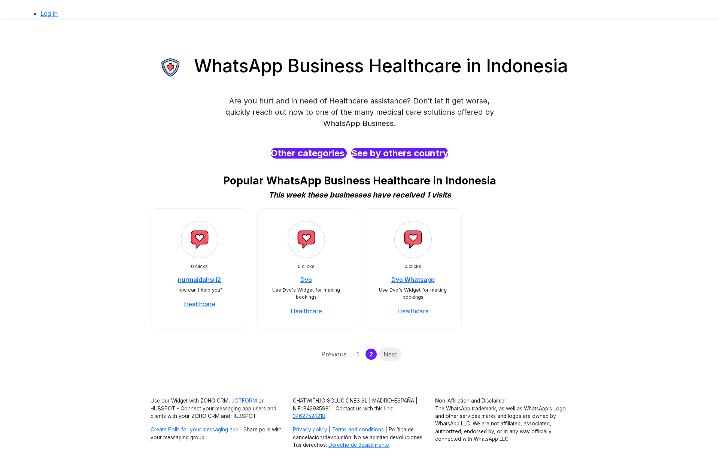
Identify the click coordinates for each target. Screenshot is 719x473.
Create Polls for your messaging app (195, 430)
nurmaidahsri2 (199, 279)
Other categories (309, 153)
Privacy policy (310, 430)
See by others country (399, 153)
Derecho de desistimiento (358, 445)
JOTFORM (244, 401)
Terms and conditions (358, 430)
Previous (333, 354)
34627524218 (309, 416)
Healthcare (199, 304)
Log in (49, 13)
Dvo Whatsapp (413, 279)
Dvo (306, 279)
